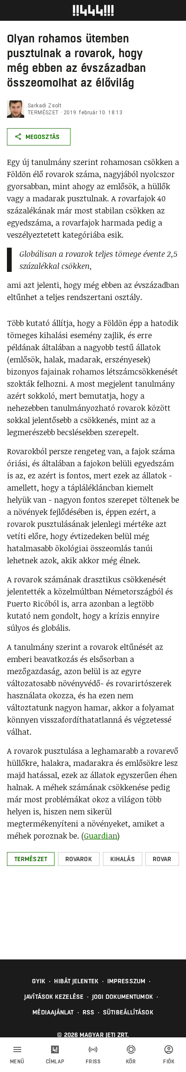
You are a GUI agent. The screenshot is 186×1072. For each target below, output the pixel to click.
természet (43, 113)
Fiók (168, 1062)
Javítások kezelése (53, 996)
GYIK (38, 981)
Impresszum (126, 981)
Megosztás (43, 136)
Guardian (100, 835)
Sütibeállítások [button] (128, 1012)
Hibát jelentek (76, 981)
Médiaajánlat (53, 1012)
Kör (131, 1062)
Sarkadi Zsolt (44, 106)
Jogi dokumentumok (122, 996)
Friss (93, 1062)
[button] (31, 859)
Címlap (55, 1062)
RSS (88, 1012)
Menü (17, 1062)
